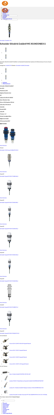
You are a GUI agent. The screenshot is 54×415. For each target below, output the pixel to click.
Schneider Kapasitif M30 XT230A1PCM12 (9, 333)
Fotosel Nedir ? (6, 10)
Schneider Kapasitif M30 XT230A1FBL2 (9, 202)
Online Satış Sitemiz (7, 18)
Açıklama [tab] (5, 82)
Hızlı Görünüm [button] (3, 145)
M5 (11, 40)
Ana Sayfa (2, 40)
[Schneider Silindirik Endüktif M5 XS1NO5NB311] (6, 52)
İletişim (4, 17)
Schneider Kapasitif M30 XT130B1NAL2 (9, 176)
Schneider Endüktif (20, 65)
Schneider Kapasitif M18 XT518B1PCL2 (9, 307)
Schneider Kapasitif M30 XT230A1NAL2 (9, 254)
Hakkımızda (5, 12)
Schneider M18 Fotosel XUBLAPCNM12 (9, 150)
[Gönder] (3, 402)
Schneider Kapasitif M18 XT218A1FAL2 (9, 228)
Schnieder (27, 65)
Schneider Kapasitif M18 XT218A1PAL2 (9, 281)
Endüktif (7, 40)
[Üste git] (0, 398)
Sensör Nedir (6, 11)
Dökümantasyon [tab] (6, 83)
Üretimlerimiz (6, 15)
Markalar (5, 16)
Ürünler (4, 13)
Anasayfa (5, 8)
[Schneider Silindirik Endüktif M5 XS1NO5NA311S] (6, 59)
